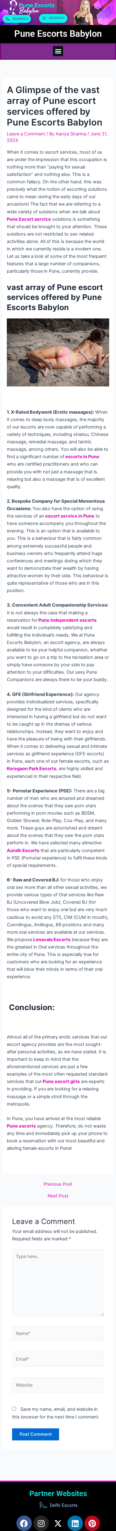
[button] (58, 51)
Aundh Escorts (23, 850)
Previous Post (58, 1184)
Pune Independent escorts (67, 620)
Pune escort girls (61, 1081)
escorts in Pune (81, 456)
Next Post (58, 1196)
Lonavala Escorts (51, 939)
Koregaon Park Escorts (31, 768)
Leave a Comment (26, 134)
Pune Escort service (29, 219)
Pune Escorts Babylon (58, 33)
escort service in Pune (69, 516)
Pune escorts (21, 1126)
